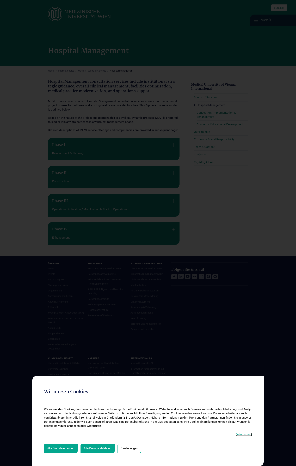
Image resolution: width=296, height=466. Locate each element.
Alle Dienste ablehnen (97, 448)
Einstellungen (129, 448)
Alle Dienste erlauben (60, 448)
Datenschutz (244, 434)
